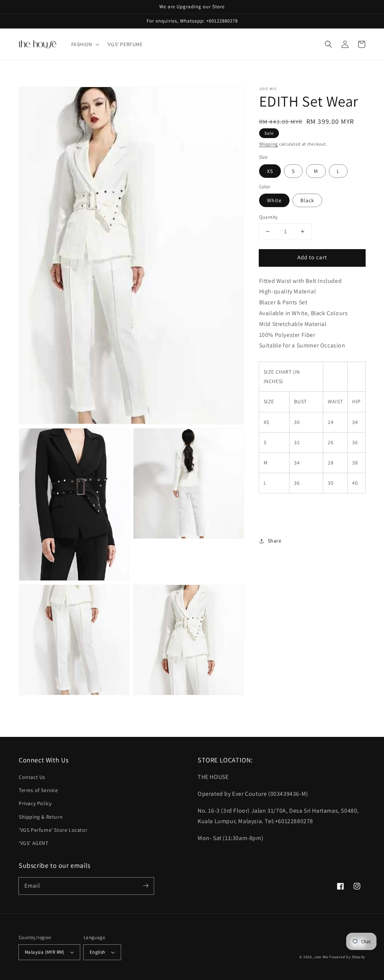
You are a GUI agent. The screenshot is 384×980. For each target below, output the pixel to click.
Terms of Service (38, 790)
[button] (84, 44)
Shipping (268, 144)
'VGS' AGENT (33, 843)
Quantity (268, 217)
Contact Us (32, 777)
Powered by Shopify (347, 956)
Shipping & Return (41, 816)
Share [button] (275, 540)
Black (307, 200)
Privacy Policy (35, 803)
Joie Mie (321, 956)
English (97, 952)
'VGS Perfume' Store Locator (53, 830)
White (274, 200)
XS (270, 171)
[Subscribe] (145, 886)
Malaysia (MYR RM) (44, 952)
